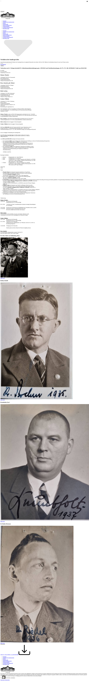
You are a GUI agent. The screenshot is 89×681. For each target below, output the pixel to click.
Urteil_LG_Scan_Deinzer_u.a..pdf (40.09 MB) (9, 654)
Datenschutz (7, 679)
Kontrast (2, 11)
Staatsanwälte (5, 24)
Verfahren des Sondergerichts (8, 22)
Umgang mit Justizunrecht (8, 27)
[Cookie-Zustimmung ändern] (3, 677)
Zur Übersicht (3, 64)
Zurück (2, 65)
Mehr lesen (2, 278)
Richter (4, 23)
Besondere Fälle (6, 28)
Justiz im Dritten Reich (7, 25)
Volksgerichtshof (6, 26)
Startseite (4, 20)
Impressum (2, 679)
